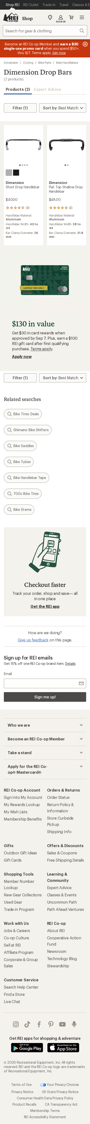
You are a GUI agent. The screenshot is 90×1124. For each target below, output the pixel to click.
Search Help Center (21, 987)
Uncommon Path (62, 902)
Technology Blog (62, 958)
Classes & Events (62, 894)
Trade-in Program (19, 909)
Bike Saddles (23, 446)
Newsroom (56, 951)
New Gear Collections (23, 894)
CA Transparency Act (61, 1104)
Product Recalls (24, 1104)
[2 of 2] (67, 165)
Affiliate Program (18, 952)
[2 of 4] (22, 165)
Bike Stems (22, 509)
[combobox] (45, 30)
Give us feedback (33, 640)
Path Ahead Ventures (65, 909)
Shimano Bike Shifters (31, 430)
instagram (16, 1024)
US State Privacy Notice (60, 1092)
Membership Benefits (23, 819)
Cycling (28, 62)
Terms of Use (21, 1084)
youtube (62, 1024)
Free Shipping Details (65, 860)
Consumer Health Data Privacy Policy (45, 1098)
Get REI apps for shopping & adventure (45, 1038)
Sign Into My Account (23, 797)
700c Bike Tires (26, 494)
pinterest (51, 1024)
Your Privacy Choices (62, 1084)
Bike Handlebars (67, 62)
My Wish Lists (15, 811)
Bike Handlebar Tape (29, 478)
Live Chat (12, 1001)
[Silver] (9, 172)
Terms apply (41, 348)
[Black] (16, 172)
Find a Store (14, 994)
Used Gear (13, 902)
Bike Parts (44, 62)
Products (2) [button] (18, 89)
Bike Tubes (22, 462)
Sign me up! (44, 697)
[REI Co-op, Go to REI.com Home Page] (10, 17)
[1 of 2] (65, 165)
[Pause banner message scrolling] (84, 44)
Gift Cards (12, 860)
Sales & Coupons (62, 852)
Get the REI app (45, 606)
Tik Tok (27, 1024)
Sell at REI (12, 945)
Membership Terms (45, 1111)
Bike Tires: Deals (26, 414)
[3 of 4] (25, 165)
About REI (56, 930)
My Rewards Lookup (22, 804)
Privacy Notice (22, 1092)
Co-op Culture (16, 937)
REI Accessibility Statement (45, 1117)
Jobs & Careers (17, 930)
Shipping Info (59, 831)
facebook (39, 1024)
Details (70, 663)
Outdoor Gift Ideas (20, 852)
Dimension (11, 62)
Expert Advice (47, 89)
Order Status (58, 797)
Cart (71, 17)
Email (8, 674)
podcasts (74, 1024)
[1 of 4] (20, 165)
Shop (27, 18)
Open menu (82, 17)
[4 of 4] (27, 165)
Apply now (22, 356)
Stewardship (58, 965)
